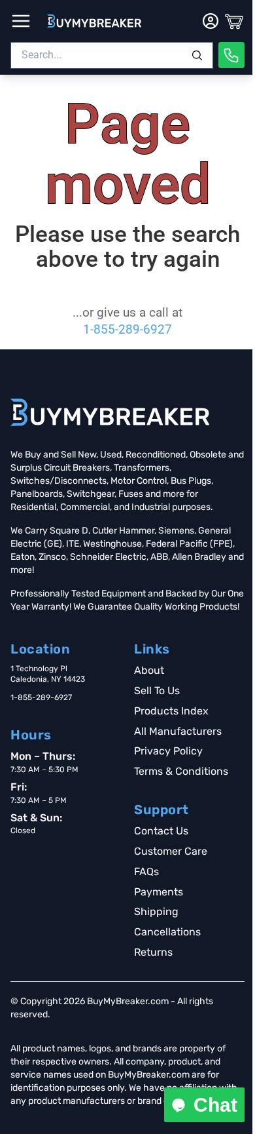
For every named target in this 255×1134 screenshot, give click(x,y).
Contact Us (161, 831)
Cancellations (167, 932)
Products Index (171, 711)
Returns (153, 952)
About (149, 670)
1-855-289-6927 (127, 330)
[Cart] (234, 21)
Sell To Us (157, 690)
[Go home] (109, 412)
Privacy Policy (168, 751)
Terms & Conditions (181, 771)
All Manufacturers (178, 731)
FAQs (146, 871)
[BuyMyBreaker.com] (94, 20)
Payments (158, 892)
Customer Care (170, 851)
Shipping (156, 911)
